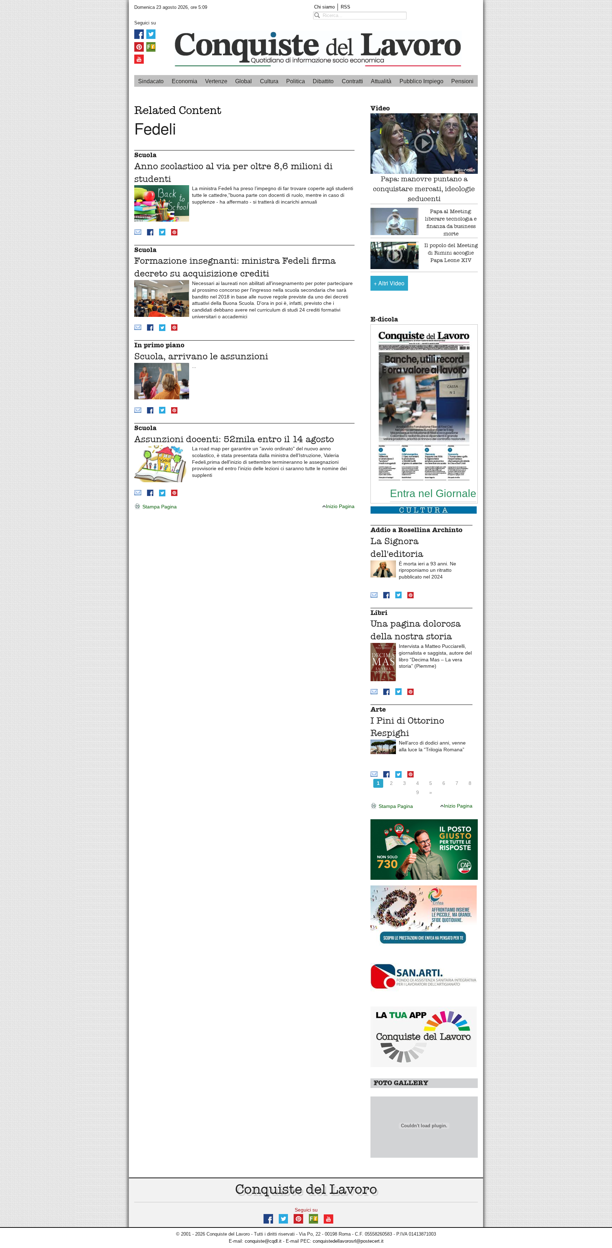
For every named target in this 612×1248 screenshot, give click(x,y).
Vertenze (216, 81)
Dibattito (323, 81)
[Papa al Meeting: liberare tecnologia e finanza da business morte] (394, 221)
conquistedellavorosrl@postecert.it (348, 1241)
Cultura (269, 81)
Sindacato (151, 81)
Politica (295, 81)
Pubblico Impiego (421, 81)
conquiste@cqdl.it (263, 1241)
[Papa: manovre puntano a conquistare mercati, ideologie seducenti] (424, 143)
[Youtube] (139, 59)
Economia (184, 81)
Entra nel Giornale (433, 493)
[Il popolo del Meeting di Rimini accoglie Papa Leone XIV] (394, 255)
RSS (345, 7)
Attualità (381, 81)
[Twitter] (150, 34)
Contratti (352, 81)
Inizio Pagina (340, 506)
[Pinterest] (139, 46)
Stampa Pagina (159, 506)
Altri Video (389, 283)
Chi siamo (324, 7)
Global (243, 81)
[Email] (137, 232)
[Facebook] (139, 34)
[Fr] (150, 46)
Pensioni (462, 81)
